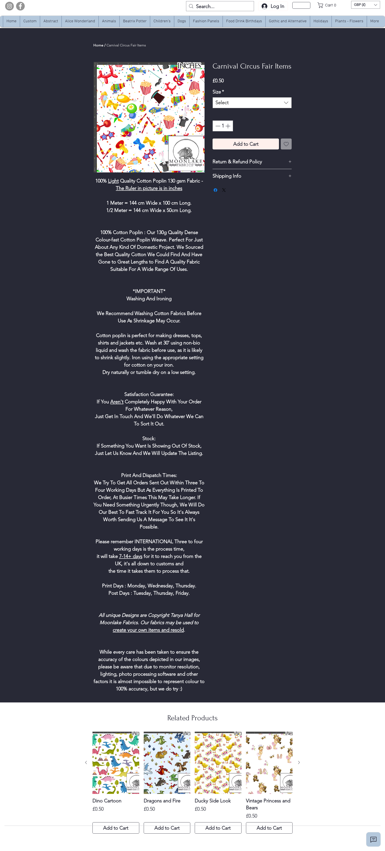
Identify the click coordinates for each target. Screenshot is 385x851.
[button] (328, 5)
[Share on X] (224, 190)
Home (98, 45)
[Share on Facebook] (215, 190)
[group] (192, 782)
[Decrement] (217, 126)
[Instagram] (9, 6)
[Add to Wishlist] (286, 144)
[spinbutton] (222, 126)
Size (218, 92)
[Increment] (228, 126)
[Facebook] (20, 6)
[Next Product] (299, 762)
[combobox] (252, 102)
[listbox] (365, 5)
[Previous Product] (86, 762)
